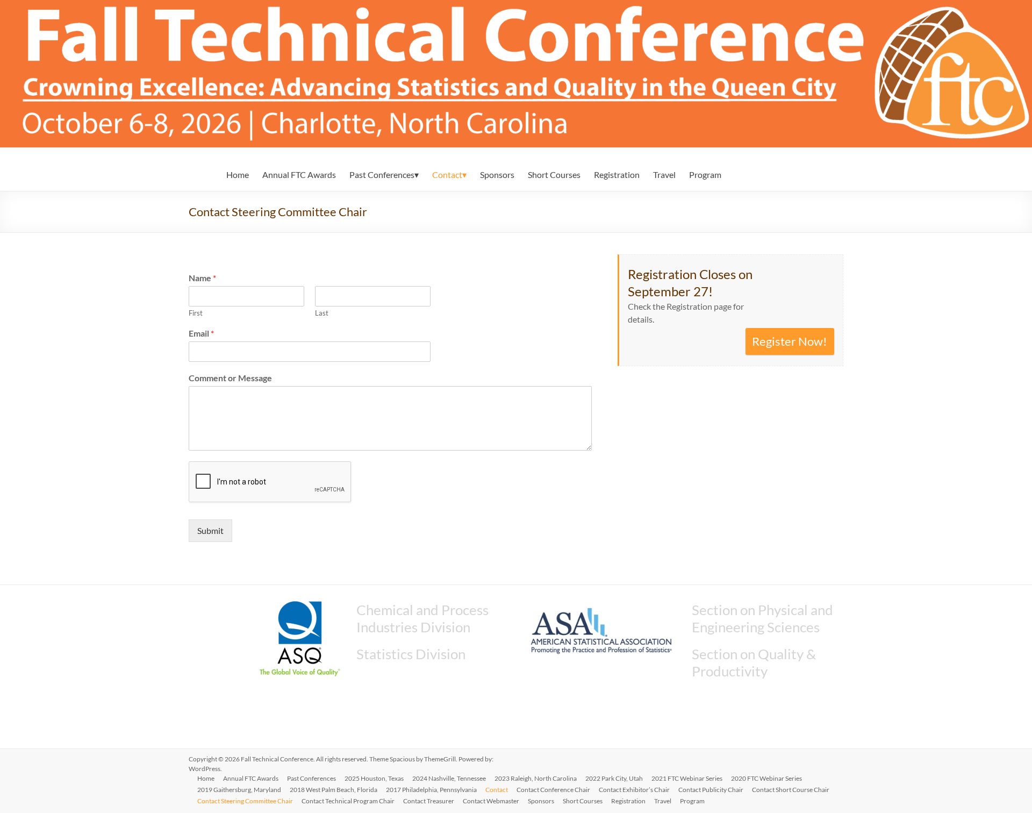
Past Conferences (381, 174)
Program (705, 174)
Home (237, 174)
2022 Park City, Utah (614, 778)
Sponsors (497, 174)
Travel (664, 174)
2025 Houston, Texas (374, 778)
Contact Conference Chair (553, 790)
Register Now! (789, 341)
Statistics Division (410, 653)
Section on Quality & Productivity (754, 662)
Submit (210, 530)
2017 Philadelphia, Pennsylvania (431, 790)
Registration (617, 174)
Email (201, 333)
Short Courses (554, 174)
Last (321, 313)
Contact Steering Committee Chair (245, 801)
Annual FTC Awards (299, 174)
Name (202, 278)
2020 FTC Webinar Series (766, 778)
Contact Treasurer (428, 801)
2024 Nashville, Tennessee (449, 778)
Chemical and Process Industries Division (422, 618)
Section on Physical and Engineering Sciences (762, 618)
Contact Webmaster (491, 801)
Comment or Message (230, 378)
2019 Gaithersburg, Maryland (239, 790)
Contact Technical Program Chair (348, 801)
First (196, 313)
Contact (447, 174)
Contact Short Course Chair (790, 790)
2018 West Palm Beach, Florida (333, 790)
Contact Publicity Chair (710, 790)
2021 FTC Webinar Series (686, 778)
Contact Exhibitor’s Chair (634, 790)
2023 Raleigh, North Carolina (535, 778)
